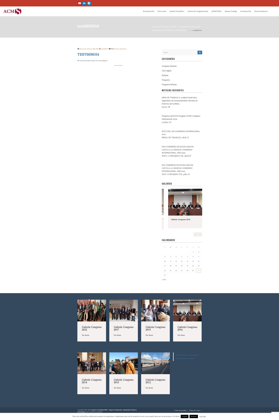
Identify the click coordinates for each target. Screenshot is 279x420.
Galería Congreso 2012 (155, 380)
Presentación (148, 11)
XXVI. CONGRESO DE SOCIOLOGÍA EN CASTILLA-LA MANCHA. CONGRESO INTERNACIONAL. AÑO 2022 (178, 150)
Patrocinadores (261, 11)
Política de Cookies (194, 409)
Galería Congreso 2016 (174, 219)
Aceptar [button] (184, 416)
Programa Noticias (169, 85)
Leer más (202, 416)
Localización (245, 11)
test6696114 (105, 49)
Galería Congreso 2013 (124, 380)
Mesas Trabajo (231, 11)
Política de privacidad (180, 409)
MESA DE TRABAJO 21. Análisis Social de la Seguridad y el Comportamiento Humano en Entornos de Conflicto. (179, 101)
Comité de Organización (197, 11)
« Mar (164, 278)
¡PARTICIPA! (216, 11)
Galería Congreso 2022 (92, 327)
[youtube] (79, 3)
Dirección (162, 11)
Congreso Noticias (169, 66)
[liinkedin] (84, 3)
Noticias (165, 75)
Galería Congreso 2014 (92, 380)
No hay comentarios (120, 49)
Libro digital (166, 71)
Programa (166, 80)
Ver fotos (85, 334)
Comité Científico (176, 11)
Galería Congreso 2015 (155, 327)
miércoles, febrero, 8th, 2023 (89, 49)
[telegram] (89, 3)
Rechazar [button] (194, 416)
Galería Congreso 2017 (124, 327)
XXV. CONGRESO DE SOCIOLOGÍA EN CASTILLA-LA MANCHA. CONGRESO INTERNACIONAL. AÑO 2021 (177, 168)
